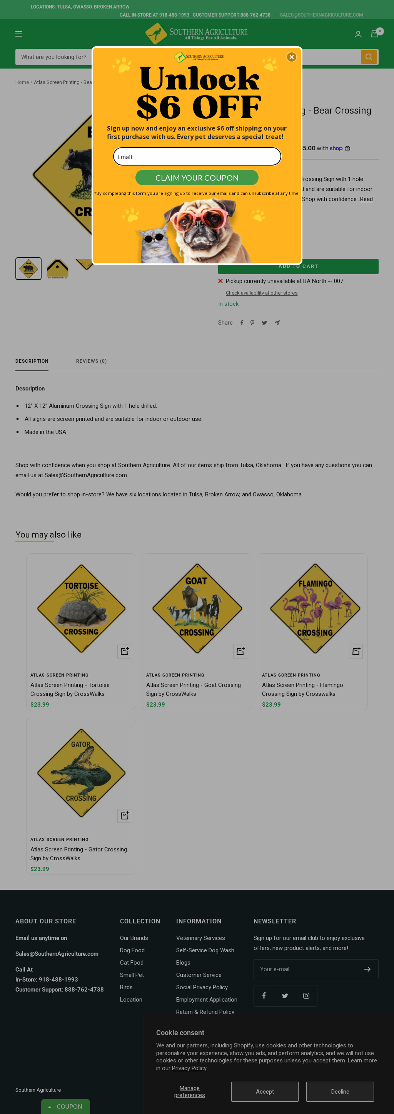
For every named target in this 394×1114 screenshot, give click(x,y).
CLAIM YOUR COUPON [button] (197, 177)
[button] (291, 57)
